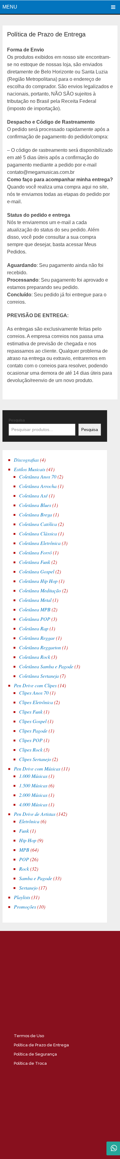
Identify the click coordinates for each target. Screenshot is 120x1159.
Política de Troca (30, 1063)
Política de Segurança (35, 1054)
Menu (9, 6)
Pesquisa (17, 420)
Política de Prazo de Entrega (41, 1045)
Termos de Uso (29, 1035)
